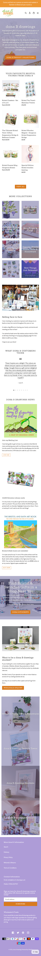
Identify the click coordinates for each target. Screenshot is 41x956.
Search (6, 847)
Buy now (6, 567)
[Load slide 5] (21, 390)
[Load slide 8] (27, 390)
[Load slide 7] (25, 390)
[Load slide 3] (18, 390)
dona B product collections (20, 57)
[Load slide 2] (16, 390)
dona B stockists (20, 612)
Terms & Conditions (10, 868)
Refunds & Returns (10, 863)
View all (20, 186)
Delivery (6, 852)
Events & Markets (23, 336)
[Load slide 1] (14, 390)
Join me (6, 455)
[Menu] (38, 13)
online (33, 561)
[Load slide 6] (23, 390)
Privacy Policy (8, 857)
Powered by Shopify (27, 949)
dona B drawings (17, 949)
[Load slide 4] (19, 390)
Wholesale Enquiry (13, 688)
